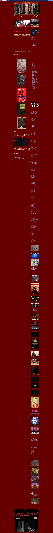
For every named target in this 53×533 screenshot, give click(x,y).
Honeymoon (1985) (33, 164)
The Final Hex (32, 40)
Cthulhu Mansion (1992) (33, 134)
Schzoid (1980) (32, 210)
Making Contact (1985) (33, 178)
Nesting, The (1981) (33, 184)
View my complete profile (34, 496)
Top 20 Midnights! (33, 37)
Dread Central (32, 437)
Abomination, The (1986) (33, 110)
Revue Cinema (32, 438)
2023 (32, 51)
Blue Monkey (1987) (33, 124)
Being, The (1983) (33, 118)
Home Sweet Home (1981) (34, 163)
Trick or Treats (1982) (33, 231)
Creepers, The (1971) (33, 131)
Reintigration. (33, 86)
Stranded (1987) (32, 220)
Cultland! (32, 38)
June (32, 69)
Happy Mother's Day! (34, 81)
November (33, 64)
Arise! (32, 83)
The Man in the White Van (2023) (34, 268)
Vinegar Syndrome (33, 452)
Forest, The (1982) (33, 153)
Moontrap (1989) (32, 181)
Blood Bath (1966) (33, 119)
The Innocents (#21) (34, 75)
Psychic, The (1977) (33, 203)
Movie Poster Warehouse (33, 456)
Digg (17, 134)
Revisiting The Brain (33, 44)
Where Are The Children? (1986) (34, 239)
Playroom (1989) (32, 199)
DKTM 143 (33, 77)
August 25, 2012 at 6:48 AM (19, 158)
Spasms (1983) (32, 217)
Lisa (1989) (32, 174)
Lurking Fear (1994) (33, 176)
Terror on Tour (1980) (33, 227)
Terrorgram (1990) (33, 228)
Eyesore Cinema (32, 451)
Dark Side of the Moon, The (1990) (35, 135)
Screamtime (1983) (33, 211)
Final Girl (32, 441)
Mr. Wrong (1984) (33, 182)
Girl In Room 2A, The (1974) (34, 157)
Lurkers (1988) (32, 175)
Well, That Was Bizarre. (34, 87)
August (33, 67)
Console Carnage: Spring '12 (35, 82)
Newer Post (15, 161)
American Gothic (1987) (33, 113)
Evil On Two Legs (33, 445)
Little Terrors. (33, 80)
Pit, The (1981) (32, 198)
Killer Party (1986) (33, 170)
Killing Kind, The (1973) (33, 171)
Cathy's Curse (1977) (33, 128)
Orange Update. (34, 84)
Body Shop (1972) (33, 125)
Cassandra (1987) (33, 127)
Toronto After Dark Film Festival (34, 439)
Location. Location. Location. (35, 72)
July (32, 68)
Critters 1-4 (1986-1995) (33, 133)
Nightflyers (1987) (33, 190)
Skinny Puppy (15, 35)
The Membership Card (33, 45)
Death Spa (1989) (33, 140)
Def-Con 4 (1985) (33, 142)
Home (21, 161)
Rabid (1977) (32, 206)
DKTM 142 (33, 85)
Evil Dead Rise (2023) (33, 269)
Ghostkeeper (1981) (33, 156)
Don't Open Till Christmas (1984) (34, 147)
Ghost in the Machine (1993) (34, 154)
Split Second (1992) (33, 218)
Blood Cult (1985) (33, 120)
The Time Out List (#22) (34, 78)
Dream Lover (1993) (33, 149)
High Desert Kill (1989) (33, 162)
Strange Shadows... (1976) (34, 221)
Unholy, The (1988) (33, 235)
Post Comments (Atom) (19, 162)
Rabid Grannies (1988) (33, 207)
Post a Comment (15, 160)
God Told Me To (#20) (34, 71)
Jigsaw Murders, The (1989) (34, 169)
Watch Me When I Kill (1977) (34, 238)
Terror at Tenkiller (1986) (33, 225)
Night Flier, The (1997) (33, 188)
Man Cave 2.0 (33, 76)
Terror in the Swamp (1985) (34, 226)
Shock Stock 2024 (33, 39)
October (33, 65)
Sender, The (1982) (33, 212)
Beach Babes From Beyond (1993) (35, 117)
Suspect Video (32, 450)
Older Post (28, 161)
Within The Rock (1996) (33, 242)
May (32, 70)
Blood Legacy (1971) (33, 121)
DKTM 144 (33, 73)
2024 (32, 50)
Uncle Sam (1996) (33, 234)
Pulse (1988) (32, 204)
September (33, 66)
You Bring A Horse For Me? (34, 447)
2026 (32, 48)
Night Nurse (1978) (33, 189)
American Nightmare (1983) (34, 114)
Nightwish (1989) (32, 192)
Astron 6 (32, 446)
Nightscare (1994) (33, 191)
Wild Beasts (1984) (33, 241)
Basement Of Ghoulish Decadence (35, 444)
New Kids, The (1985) (33, 185)
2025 (32, 49)
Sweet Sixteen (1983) (33, 224)
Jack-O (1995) (32, 167)
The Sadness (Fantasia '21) (34, 270)
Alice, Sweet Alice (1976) (33, 111)
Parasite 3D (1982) (33, 196)
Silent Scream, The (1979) (34, 213)
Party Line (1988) (33, 197)
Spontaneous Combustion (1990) (34, 219)
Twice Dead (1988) (33, 233)
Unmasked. (33, 74)
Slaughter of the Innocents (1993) (34, 214)
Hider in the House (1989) (33, 161)
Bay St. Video (32, 453)
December (33, 63)
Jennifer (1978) (32, 168)
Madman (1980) (32, 177)
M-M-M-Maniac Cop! (34, 79)
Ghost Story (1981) (33, 155)
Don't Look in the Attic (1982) (34, 146)
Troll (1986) (32, 232)
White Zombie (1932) (33, 240)
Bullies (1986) (32, 126)
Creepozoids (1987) (33, 132)
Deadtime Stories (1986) (33, 139)
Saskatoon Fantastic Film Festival (34, 440)
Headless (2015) (32, 160)
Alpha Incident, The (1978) (34, 112)
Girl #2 (31, 43)
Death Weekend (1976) (33, 141)
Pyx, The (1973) (32, 205)
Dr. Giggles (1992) (33, 148)
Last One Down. (34, 88)
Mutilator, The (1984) (33, 183)
